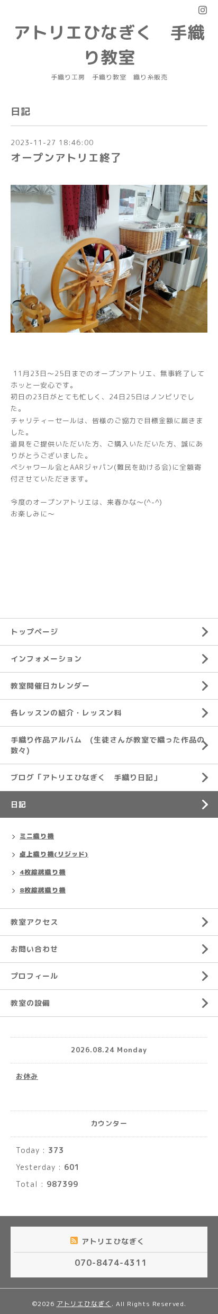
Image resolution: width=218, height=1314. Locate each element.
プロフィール (34, 976)
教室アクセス (34, 922)
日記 (18, 804)
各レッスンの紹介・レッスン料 (66, 713)
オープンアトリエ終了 (66, 157)
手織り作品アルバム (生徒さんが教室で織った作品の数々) (108, 745)
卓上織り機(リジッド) (54, 854)
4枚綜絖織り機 (43, 872)
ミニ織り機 (37, 836)
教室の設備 (30, 1003)
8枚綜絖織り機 (43, 890)
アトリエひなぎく (84, 1303)
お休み (27, 1076)
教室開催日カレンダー (50, 686)
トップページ (34, 632)
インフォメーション (46, 659)
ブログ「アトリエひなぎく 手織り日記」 (86, 777)
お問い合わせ (34, 949)
